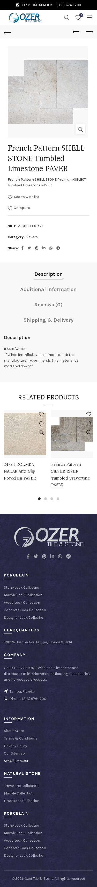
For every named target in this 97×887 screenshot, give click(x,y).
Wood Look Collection (22, 602)
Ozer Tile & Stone (39, 878)
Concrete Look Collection (25, 610)
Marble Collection (19, 793)
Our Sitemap (14, 753)
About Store (14, 731)
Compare (22, 208)
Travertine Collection (21, 786)
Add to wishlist (27, 197)
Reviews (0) (48, 305)
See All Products (16, 761)
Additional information (48, 289)
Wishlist (81, 15)
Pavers (32, 237)
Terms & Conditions (21, 738)
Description (48, 274)
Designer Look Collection (25, 617)
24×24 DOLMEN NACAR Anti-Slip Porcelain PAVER (20, 471)
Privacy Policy (15, 746)
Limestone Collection (21, 801)
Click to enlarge (80, 129)
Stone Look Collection (22, 587)
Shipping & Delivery (48, 320)
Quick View (41, 432)
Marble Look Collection (23, 595)
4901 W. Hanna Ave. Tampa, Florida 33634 (38, 642)
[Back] (7, 32)
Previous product (76, 32)
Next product (89, 32)
